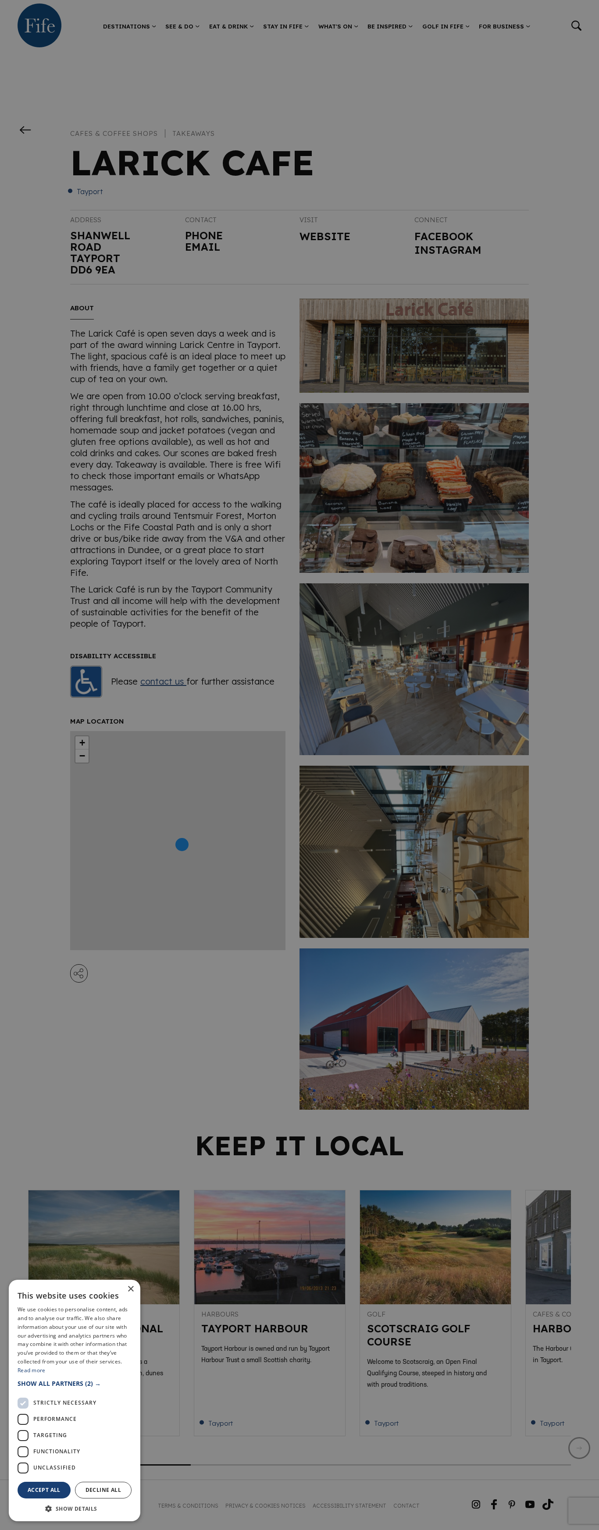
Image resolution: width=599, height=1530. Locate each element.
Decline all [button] (103, 1490)
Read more (32, 1370)
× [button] (130, 1289)
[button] (75, 1383)
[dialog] (299, 765)
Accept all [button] (44, 1490)
